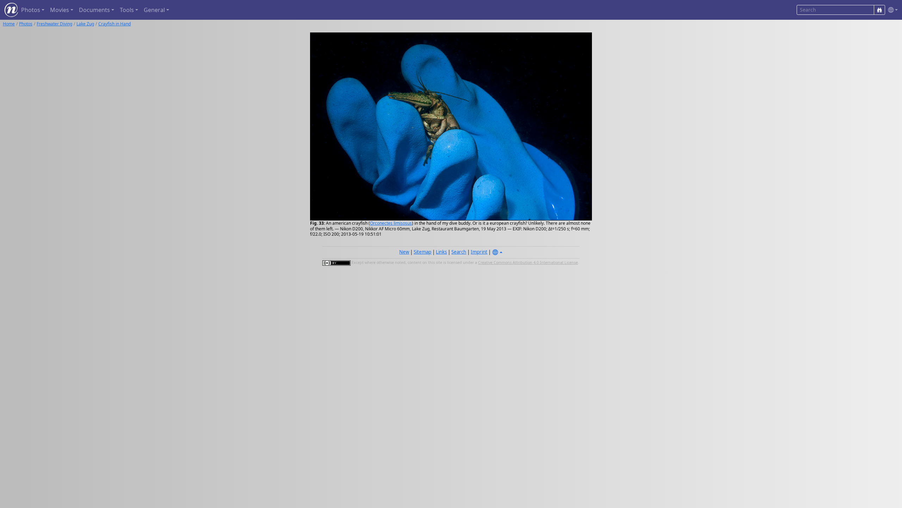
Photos (25, 24)
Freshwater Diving (54, 24)
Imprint (479, 252)
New (404, 252)
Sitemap (422, 252)
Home (9, 24)
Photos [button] (30, 10)
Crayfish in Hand (114, 24)
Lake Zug (85, 24)
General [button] (154, 10)
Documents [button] (94, 10)
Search (458, 252)
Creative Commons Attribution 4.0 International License (528, 262)
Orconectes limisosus (391, 223)
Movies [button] (59, 10)
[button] (891, 10)
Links (441, 252)
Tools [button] (127, 10)
